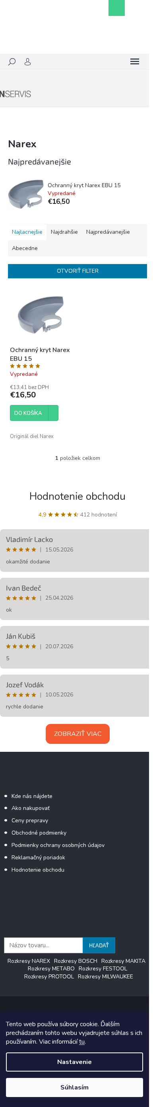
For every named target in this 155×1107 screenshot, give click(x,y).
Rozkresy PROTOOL (49, 976)
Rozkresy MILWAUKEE (105, 976)
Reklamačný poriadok (38, 857)
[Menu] (135, 62)
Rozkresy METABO (51, 968)
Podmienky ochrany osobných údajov (58, 845)
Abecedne (25, 248)
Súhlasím (74, 1087)
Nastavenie (74, 1062)
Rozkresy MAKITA (123, 961)
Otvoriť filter (78, 271)
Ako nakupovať (31, 808)
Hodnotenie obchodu (77, 496)
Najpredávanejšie (108, 232)
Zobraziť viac (77, 734)
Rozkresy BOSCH (75, 961)
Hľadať (99, 945)
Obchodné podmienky (39, 833)
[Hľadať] (12, 61)
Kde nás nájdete (32, 796)
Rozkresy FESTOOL (103, 968)
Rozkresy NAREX (29, 961)
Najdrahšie (64, 232)
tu (82, 1041)
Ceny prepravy (30, 820)
